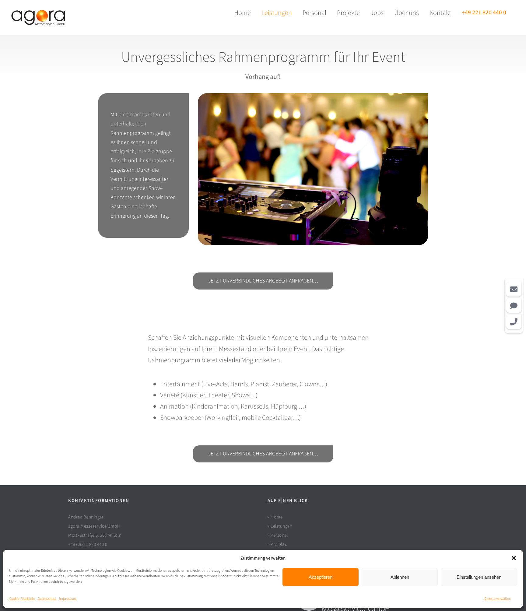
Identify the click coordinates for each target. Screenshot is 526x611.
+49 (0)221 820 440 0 (87, 544)
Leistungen (281, 526)
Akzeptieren (320, 577)
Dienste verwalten (497, 598)
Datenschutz (47, 598)
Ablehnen (400, 577)
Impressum (67, 598)
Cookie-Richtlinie (22, 598)
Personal (279, 535)
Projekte (279, 544)
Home (276, 517)
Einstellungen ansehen (479, 577)
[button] (514, 558)
